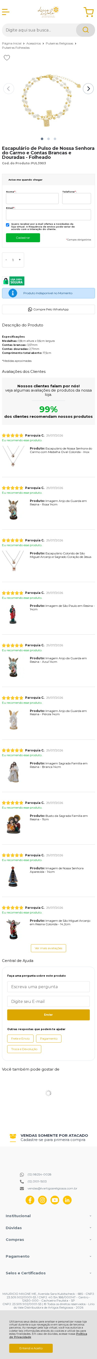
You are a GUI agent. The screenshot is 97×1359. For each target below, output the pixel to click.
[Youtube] (54, 1203)
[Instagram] (42, 1203)
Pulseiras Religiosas (60, 43)
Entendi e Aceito (31, 1348)
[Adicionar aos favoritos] (7, 57)
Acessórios (34, 43)
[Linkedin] (67, 1203)
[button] (42, 139)
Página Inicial (12, 43)
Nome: (11, 191)
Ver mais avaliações (48, 948)
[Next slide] (88, 88)
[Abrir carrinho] (88, 12)
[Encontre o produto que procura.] (85, 30)
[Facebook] (30, 1203)
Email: (10, 208)
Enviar (48, 1014)
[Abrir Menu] (5, 12)
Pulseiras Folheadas (16, 47)
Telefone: (69, 191)
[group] (48, 1137)
